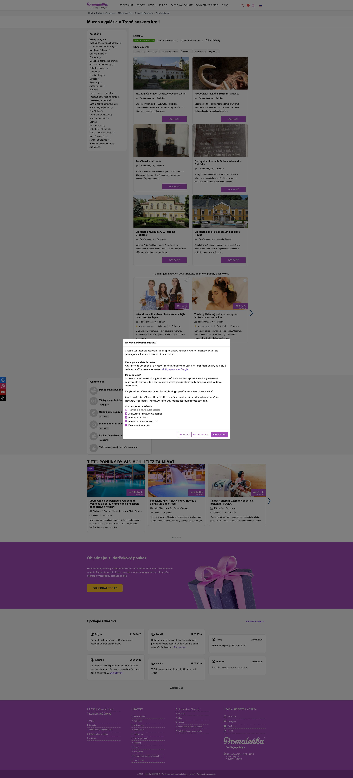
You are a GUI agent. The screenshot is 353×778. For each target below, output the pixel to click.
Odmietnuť (184, 434)
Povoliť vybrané (200, 434)
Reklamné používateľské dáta (142, 421)
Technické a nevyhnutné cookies (144, 409)
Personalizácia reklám (139, 425)
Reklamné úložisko (137, 417)
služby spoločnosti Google (175, 369)
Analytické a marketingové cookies (145, 413)
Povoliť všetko (219, 434)
